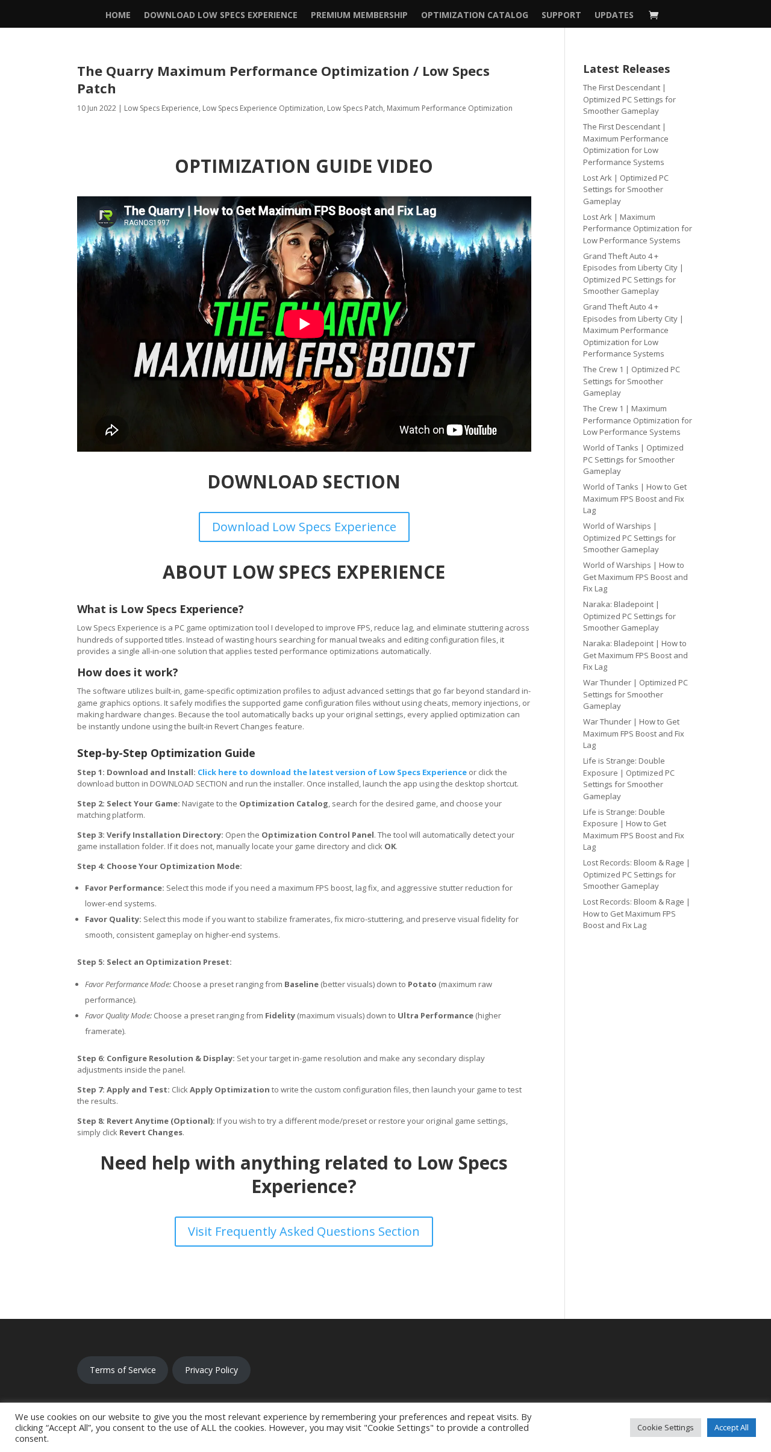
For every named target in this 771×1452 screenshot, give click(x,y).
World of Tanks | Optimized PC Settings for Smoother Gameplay (633, 459)
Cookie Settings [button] (665, 1427)
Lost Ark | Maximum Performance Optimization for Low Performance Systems (637, 228)
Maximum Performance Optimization (450, 108)
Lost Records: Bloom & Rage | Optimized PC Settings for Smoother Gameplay (636, 874)
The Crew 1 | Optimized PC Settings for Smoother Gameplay (631, 381)
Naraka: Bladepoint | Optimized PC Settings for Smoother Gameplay (629, 616)
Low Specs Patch (355, 108)
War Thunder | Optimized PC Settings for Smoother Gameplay (635, 694)
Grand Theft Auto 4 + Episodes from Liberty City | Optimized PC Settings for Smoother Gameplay (633, 274)
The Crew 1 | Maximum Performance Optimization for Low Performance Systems (637, 420)
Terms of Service (123, 1370)
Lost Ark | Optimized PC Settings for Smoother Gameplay (626, 189)
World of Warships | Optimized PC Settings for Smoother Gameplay (629, 537)
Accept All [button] (731, 1427)
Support (561, 15)
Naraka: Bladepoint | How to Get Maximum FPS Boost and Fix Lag (635, 655)
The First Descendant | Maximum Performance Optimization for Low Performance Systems (626, 144)
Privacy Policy (211, 1370)
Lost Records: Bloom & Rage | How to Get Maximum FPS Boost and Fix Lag (636, 913)
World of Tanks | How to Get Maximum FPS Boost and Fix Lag (635, 498)
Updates (614, 15)
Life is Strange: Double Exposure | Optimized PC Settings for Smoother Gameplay (629, 778)
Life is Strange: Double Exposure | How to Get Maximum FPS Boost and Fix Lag (633, 829)
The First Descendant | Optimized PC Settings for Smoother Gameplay (629, 99)
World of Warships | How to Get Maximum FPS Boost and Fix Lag (635, 576)
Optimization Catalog (474, 15)
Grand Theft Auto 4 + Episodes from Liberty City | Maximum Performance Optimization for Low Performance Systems (633, 330)
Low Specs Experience (161, 108)
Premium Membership (359, 15)
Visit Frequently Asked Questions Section (304, 1231)
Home (118, 15)
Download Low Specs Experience (221, 15)
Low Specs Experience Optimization (262, 108)
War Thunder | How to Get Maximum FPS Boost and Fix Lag (633, 733)
